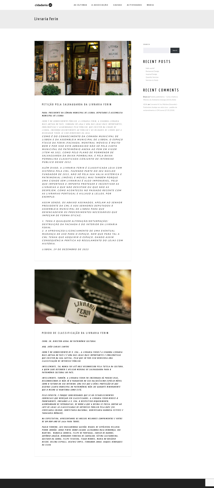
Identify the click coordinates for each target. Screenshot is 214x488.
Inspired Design (151, 74)
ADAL (145, 104)
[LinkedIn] (177, 5)
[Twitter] (172, 5)
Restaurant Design (152, 71)
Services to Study (152, 80)
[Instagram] (168, 5)
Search (146, 44)
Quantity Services (152, 77)
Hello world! (150, 68)
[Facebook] (163, 5)
